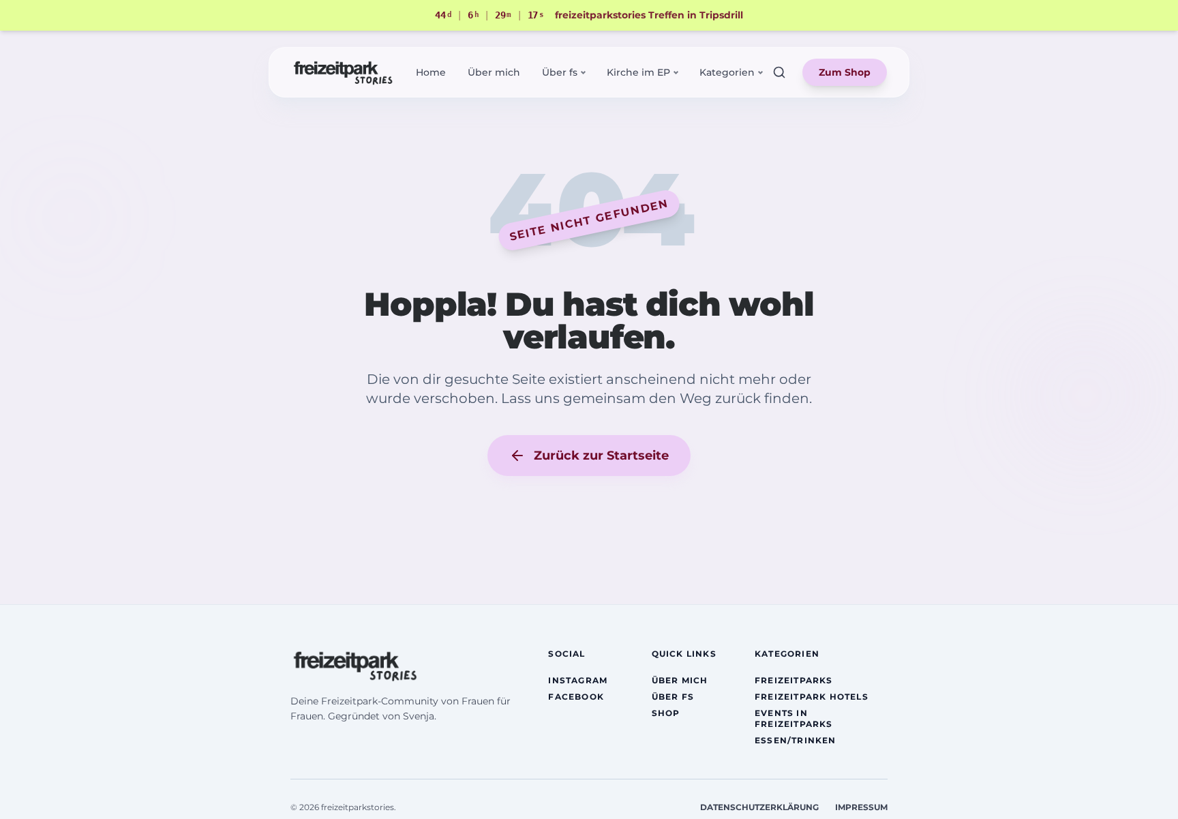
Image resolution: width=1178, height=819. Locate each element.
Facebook (576, 696)
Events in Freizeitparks (794, 718)
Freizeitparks (794, 680)
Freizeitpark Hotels (812, 696)
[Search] (779, 72)
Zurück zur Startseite (601, 455)
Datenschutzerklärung (759, 807)
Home (431, 72)
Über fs (673, 696)
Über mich (494, 72)
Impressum (861, 807)
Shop (666, 713)
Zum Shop (845, 72)
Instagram (577, 680)
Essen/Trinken (795, 740)
